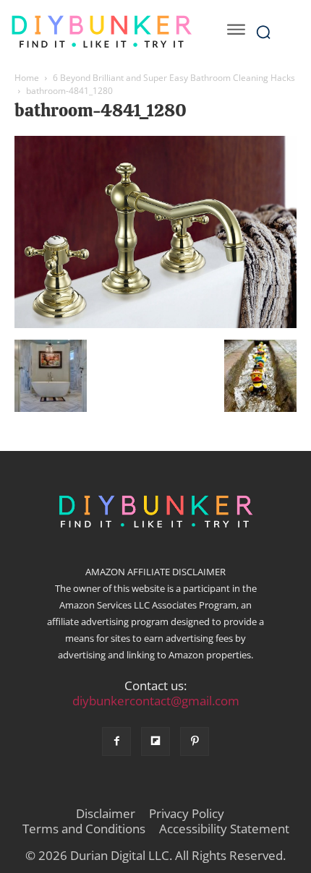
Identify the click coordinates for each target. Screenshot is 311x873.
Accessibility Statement (224, 828)
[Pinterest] (194, 741)
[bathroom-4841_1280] (155, 324)
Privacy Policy (186, 813)
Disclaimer (105, 813)
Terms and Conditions (83, 828)
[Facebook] (116, 741)
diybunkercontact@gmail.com (155, 700)
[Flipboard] (155, 741)
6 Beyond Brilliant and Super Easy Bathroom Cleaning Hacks (174, 78)
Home (26, 78)
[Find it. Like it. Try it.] (101, 32)
